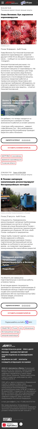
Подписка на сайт (9, 359)
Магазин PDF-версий (19, 352)
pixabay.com (5, 45)
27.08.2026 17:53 (6, 172)
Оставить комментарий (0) (19, 148)
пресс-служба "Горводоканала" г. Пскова (15, 213)
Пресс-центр (28, 349)
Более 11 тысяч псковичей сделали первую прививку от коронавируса (18, 103)
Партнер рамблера (18, 419)
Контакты (23, 359)
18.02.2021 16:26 (6, 8)
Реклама (5, 352)
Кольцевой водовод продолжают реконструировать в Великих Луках (18, 261)
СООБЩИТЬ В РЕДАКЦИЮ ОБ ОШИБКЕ (16, 362)
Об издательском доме (11, 349)
